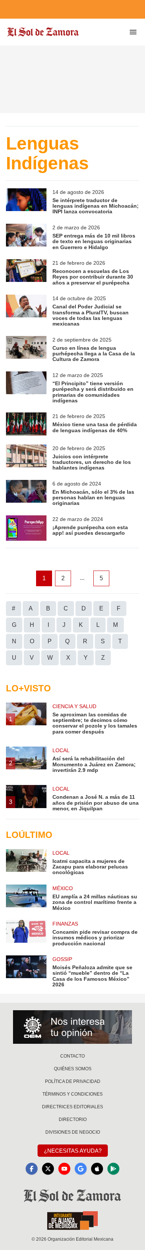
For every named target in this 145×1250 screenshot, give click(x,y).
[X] (48, 1169)
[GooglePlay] (113, 1169)
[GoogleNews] (81, 1169)
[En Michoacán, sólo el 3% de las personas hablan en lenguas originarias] (26, 493)
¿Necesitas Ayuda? (73, 1150)
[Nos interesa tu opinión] (72, 1027)
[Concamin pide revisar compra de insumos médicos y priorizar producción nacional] (26, 933)
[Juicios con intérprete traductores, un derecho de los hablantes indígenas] (26, 458)
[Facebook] (32, 1169)
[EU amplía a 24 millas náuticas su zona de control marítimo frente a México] (26, 898)
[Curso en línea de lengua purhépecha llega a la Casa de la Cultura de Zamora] (26, 349)
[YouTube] (64, 1169)
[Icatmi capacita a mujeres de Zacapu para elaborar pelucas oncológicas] (26, 862)
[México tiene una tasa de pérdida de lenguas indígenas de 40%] (26, 423)
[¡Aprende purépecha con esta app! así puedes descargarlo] (26, 528)
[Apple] (97, 1169)
